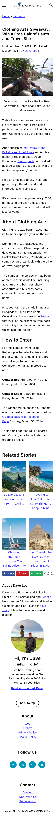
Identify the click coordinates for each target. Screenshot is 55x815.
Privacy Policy (27, 732)
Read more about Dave (27, 688)
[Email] (41, 764)
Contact (27, 792)
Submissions (27, 801)
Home (6, 16)
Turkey (45, 316)
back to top (27, 703)
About (27, 723)
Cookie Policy (27, 737)
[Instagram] (22, 764)
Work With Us (27, 796)
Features (19, 16)
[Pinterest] (32, 764)
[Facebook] (13, 764)
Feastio (46, 596)
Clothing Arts (25, 161)
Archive (27, 728)
